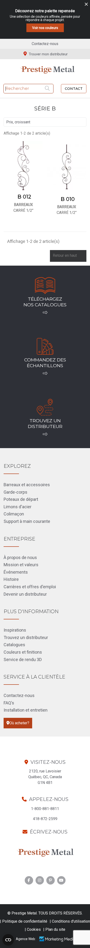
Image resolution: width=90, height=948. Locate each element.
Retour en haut (68, 256)
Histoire (11, 579)
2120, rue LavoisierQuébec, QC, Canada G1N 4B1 (45, 777)
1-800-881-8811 (45, 808)
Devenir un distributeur (25, 594)
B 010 (68, 199)
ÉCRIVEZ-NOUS (48, 832)
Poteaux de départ (21, 499)
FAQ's (9, 702)
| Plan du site (54, 929)
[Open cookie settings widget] (8, 940)
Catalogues (14, 644)
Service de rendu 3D (23, 659)
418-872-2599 (45, 819)
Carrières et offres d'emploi (30, 586)
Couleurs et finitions (23, 652)
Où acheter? (19, 723)
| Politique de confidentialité (23, 921)
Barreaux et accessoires (27, 484)
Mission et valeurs (21, 564)
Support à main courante (27, 521)
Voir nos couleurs (45, 28)
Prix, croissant (44, 122)
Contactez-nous (45, 43)
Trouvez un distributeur (26, 637)
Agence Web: (26, 939)
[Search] (48, 88)
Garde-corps (15, 492)
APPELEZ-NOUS (48, 799)
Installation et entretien (26, 710)
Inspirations (15, 630)
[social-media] (29, 880)
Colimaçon (14, 513)
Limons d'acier (17, 506)
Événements (16, 572)
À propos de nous (20, 557)
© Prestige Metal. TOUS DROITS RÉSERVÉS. (45, 913)
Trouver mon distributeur (48, 54)
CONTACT (74, 88)
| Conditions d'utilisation (70, 921)
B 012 (24, 197)
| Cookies (33, 929)
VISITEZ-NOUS (48, 762)
